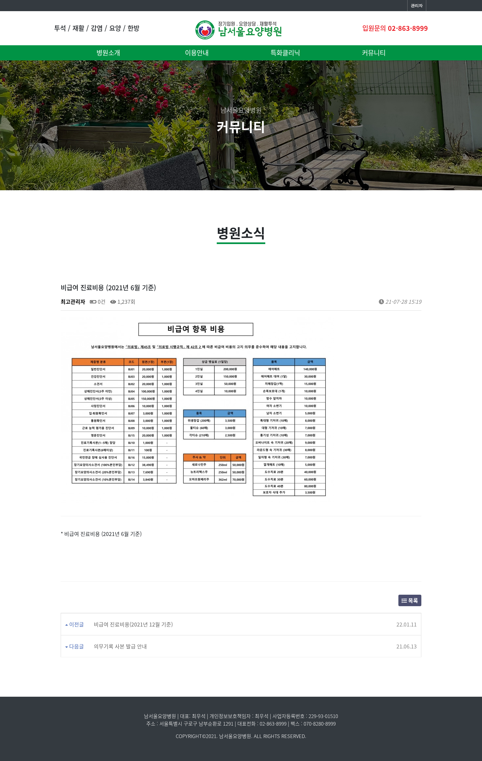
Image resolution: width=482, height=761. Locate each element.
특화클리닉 (285, 52)
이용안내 (197, 52)
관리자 (417, 5)
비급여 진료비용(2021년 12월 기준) (133, 624)
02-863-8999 (408, 28)
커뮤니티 (374, 52)
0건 (101, 301)
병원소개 (108, 52)
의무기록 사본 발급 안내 (120, 646)
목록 (412, 600)
